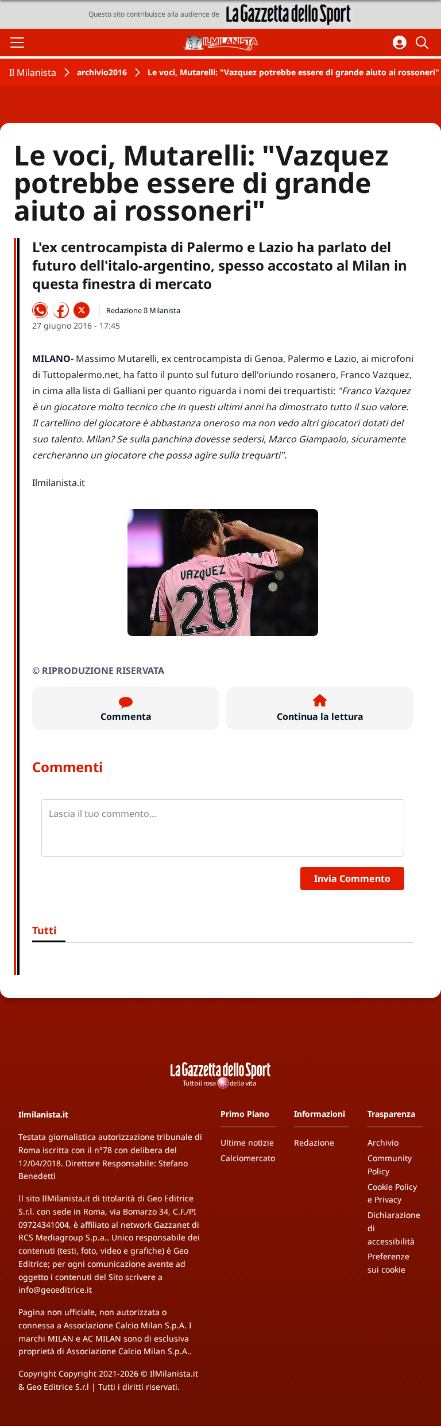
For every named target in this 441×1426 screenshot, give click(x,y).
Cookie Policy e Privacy (392, 1193)
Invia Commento (352, 878)
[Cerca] (424, 42)
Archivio (383, 1142)
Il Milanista (32, 72)
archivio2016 (102, 72)
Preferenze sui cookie (388, 1263)
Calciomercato (247, 1158)
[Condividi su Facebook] (61, 310)
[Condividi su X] (82, 310)
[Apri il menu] (17, 42)
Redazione (314, 1142)
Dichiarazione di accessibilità (394, 1228)
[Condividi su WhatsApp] (40, 310)
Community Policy (390, 1165)
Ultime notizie (247, 1142)
